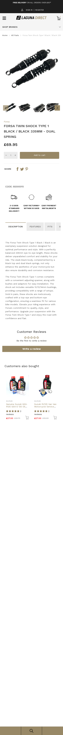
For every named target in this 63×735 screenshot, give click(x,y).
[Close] (57, 344)
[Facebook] (25, 382)
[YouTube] (37, 382)
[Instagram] (31, 382)
